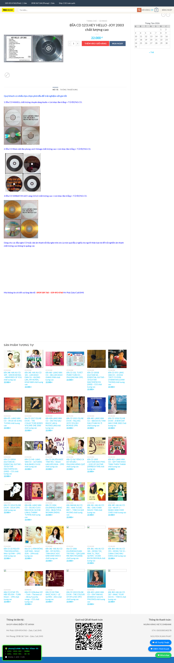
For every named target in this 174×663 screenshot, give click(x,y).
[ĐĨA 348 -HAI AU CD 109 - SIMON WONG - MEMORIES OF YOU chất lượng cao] (13, 359)
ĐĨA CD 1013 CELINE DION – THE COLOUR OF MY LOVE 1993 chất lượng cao (75, 595)
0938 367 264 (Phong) (40, 3)
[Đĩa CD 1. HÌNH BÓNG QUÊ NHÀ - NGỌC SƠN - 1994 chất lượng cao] (34, 535)
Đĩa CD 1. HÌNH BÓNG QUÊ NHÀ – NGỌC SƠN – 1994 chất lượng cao (34, 552)
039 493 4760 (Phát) (13, 3)
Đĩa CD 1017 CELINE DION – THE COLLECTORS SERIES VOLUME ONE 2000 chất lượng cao (34, 423)
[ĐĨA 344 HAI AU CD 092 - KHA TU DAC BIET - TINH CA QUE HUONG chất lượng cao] (75, 491)
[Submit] (139, 10)
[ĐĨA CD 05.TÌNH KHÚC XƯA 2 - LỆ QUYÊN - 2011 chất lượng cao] (55, 578)
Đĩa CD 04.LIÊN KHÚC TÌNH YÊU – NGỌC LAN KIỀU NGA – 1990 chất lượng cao (55, 463)
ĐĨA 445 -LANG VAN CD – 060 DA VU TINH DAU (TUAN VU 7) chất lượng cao (96, 422)
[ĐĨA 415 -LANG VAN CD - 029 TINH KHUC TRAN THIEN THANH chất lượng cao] (117, 446)
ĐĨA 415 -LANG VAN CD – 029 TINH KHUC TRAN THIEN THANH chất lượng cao (117, 463)
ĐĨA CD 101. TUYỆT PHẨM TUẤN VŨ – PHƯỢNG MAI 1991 (74, 374)
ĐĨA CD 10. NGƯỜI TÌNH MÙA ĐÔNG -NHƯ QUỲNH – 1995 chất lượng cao (12, 552)
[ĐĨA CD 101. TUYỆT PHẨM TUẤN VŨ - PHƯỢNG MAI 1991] (75, 359)
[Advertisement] (65, 269)
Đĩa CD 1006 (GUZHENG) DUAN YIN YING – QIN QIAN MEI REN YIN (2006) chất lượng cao (75, 553)
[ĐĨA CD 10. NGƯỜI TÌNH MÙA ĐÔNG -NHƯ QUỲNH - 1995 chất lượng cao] (13, 535)
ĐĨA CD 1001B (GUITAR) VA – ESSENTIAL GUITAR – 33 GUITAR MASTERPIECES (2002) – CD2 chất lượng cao (96, 379)
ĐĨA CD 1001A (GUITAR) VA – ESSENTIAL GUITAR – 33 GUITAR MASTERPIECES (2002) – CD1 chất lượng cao (13, 466)
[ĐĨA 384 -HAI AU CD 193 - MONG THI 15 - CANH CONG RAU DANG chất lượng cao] (117, 535)
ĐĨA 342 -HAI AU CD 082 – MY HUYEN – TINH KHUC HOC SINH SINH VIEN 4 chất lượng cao (54, 553)
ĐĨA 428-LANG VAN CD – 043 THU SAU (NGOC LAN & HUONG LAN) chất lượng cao (54, 423)
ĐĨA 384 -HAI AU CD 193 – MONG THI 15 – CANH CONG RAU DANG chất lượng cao (117, 552)
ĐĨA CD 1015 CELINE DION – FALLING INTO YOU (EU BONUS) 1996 (75, 422)
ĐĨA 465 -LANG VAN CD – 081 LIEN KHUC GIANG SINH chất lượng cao (54, 376)
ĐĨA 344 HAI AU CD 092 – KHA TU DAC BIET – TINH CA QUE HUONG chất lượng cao (75, 510)
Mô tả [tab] (55, 90)
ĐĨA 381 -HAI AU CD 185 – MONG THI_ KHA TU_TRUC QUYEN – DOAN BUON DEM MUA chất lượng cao (96, 555)
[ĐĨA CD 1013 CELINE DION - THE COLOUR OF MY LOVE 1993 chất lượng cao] (75, 578)
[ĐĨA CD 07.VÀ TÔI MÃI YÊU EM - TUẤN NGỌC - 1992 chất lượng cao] (13, 578)
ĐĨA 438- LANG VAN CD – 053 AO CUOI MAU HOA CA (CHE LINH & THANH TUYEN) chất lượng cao (33, 511)
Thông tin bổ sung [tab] (69, 90)
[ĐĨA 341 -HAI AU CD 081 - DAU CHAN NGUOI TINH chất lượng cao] (96, 491)
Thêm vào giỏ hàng (95, 43)
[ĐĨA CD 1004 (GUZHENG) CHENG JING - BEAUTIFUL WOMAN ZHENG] (55, 491)
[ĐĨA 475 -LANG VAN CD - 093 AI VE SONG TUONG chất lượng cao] (13, 404)
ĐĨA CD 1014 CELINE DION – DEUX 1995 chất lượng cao (12, 507)
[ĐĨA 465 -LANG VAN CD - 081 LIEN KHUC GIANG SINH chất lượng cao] (55, 359)
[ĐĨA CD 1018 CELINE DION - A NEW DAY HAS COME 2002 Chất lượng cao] (117, 404)
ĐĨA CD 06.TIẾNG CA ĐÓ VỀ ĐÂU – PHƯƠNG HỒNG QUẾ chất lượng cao (75, 463)
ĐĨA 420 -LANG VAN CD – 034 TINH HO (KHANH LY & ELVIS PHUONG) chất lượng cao (96, 597)
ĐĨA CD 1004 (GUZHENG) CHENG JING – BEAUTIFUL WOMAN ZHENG (54, 508)
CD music (103, 21)
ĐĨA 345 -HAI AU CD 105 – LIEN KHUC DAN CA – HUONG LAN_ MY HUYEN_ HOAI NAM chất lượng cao (34, 378)
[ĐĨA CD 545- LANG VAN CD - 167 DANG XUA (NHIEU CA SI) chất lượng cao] (34, 446)
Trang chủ (91, 21)
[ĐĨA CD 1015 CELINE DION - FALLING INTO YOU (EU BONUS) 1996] (75, 404)
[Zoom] (7, 75)
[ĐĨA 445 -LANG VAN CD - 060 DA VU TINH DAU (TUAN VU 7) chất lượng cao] (96, 404)
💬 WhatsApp (163, 655)
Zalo (25, 3)
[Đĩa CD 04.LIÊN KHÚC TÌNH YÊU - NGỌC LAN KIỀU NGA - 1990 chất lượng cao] (55, 446)
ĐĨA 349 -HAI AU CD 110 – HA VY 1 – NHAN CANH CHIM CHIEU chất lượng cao (117, 508)
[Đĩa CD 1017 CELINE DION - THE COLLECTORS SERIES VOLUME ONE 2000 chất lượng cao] (34, 404)
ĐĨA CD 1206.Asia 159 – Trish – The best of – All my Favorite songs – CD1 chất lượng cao (34, 597)
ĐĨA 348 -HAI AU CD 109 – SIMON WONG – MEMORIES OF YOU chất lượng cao (13, 376)
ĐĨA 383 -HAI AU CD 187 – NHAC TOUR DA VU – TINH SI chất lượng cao (117, 595)
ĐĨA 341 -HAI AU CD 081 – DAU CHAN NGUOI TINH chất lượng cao (95, 508)
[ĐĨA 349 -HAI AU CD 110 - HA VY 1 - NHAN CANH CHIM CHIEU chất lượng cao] (117, 491)
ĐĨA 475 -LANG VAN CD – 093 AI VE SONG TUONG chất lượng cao (13, 422)
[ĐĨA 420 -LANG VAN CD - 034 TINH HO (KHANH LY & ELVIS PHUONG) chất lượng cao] (96, 578)
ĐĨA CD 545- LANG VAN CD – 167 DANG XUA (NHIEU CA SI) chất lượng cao (33, 463)
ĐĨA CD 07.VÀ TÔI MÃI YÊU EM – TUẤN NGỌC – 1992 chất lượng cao (12, 595)
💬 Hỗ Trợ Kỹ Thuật (160, 642)
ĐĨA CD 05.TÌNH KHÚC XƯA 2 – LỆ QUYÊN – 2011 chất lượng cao (54, 595)
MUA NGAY (117, 43)
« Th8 (151, 52)
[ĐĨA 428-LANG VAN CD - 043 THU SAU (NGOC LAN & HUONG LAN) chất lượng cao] (55, 404)
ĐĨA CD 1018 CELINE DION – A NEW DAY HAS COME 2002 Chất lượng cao (117, 422)
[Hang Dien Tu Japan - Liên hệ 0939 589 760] (8, 10)
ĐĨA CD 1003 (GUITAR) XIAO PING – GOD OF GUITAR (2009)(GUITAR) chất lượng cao (96, 464)
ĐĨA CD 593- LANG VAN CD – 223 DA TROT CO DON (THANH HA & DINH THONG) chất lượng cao (116, 378)
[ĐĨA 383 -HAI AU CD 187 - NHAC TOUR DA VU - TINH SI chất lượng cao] (117, 578)
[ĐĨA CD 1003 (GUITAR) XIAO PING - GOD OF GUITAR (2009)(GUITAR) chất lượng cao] (96, 446)
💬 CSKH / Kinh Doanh (159, 649)
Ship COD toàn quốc (67, 3)
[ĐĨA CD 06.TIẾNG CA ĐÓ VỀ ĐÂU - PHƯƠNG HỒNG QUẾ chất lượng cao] (75, 446)
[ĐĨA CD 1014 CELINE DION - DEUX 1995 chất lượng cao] (13, 491)
